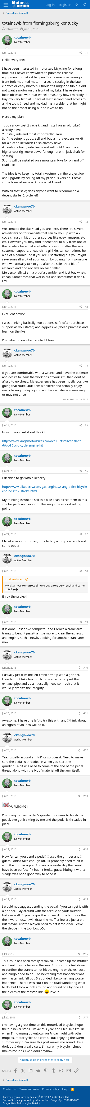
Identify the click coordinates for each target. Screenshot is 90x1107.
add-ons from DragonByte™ (50, 1100)
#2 (86, 221)
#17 (85, 1017)
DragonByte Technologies (17, 1103)
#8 (86, 571)
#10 (85, 667)
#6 (86, 471)
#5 (86, 425)
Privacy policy (50, 1089)
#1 (86, 52)
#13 (85, 796)
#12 (85, 750)
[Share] (80, 52)
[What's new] (77, 5)
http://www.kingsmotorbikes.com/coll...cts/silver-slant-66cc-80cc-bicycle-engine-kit (42, 443)
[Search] (85, 5)
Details (36, 1103)
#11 (85, 713)
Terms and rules (29, 1089)
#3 (86, 307)
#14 (85, 849)
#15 (85, 899)
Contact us (9, 1089)
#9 (86, 622)
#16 (85, 954)
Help (65, 1089)
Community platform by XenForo (36, 1096)
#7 (86, 534)
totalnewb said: (14, 579)
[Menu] (6, 5)
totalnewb (11, 29)
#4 (86, 365)
